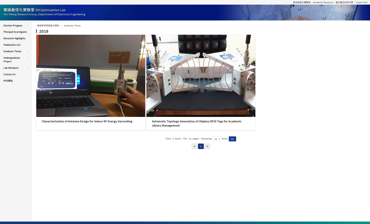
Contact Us (9, 74)
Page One (194, 146)
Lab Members (11, 67)
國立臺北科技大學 (344, 2)
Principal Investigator (15, 31)
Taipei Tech (362, 2)
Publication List (12, 44)
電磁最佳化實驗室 (44, 11)
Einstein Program (12, 25)
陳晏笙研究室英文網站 (48, 25)
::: (1, 2)
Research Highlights (14, 38)
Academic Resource (323, 2)
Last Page (207, 146)
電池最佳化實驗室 (301, 2)
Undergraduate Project (11, 59)
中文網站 (8, 80)
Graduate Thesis (12, 51)
